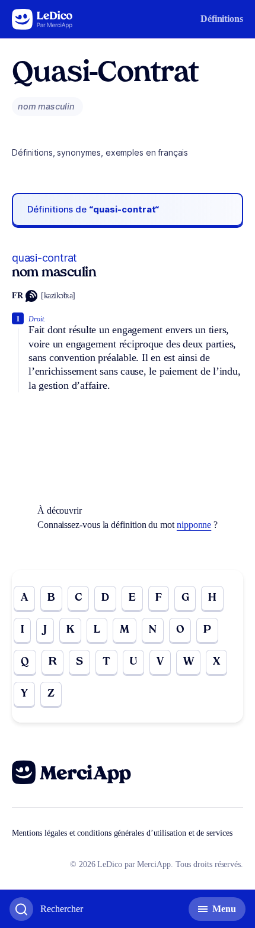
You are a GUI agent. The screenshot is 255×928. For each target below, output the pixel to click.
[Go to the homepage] (42, 19)
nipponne (194, 525)
